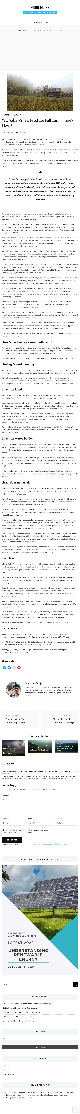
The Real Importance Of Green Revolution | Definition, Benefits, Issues (39, 748)
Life (4, 1066)
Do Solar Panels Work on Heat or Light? (18, 1021)
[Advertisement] (40, 49)
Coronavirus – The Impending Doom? (17, 1017)
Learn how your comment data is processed (50, 844)
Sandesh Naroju (8, 132)
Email (30, 819)
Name (4, 819)
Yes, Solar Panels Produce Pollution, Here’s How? (22, 1012)
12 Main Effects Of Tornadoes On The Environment (9, 751)
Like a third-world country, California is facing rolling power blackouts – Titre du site (36, 771)
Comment (5, 796)
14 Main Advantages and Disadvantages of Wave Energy (64, 748)
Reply (76, 771)
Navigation (41, 23)
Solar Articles (19, 115)
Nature (5, 115)
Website (58, 819)
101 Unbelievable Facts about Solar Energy (20, 1008)
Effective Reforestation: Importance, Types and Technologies (27, 1004)
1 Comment (23, 132)
